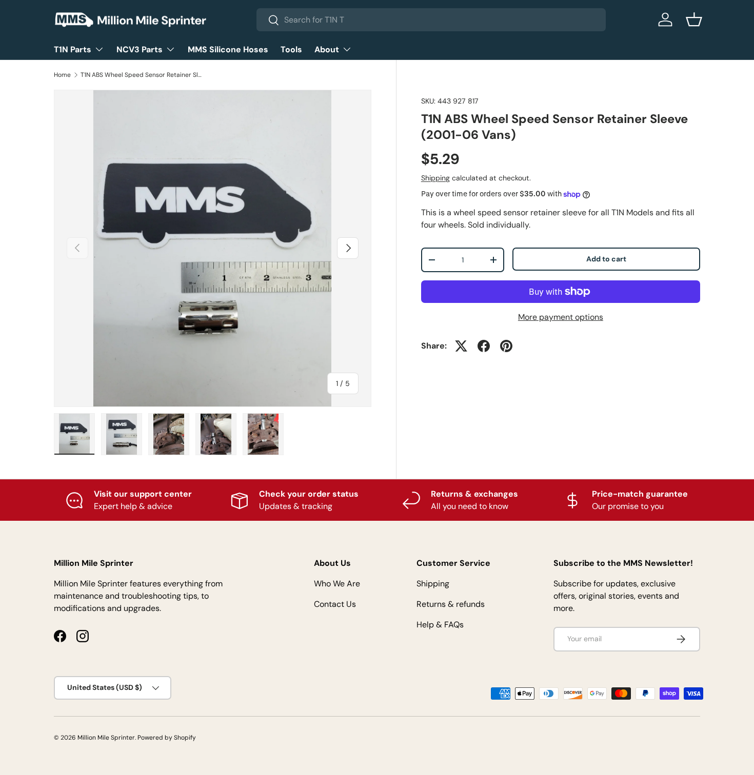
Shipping (435, 177)
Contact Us (335, 604)
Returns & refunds (450, 604)
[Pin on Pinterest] (506, 346)
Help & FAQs (440, 624)
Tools (291, 49)
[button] (694, 19)
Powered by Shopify (166, 737)
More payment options (560, 317)
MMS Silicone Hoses (228, 49)
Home (62, 75)
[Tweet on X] (461, 346)
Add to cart (606, 258)
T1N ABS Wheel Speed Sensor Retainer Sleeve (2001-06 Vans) (142, 75)
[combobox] (431, 19)
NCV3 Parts (139, 49)
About (326, 49)
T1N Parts (72, 49)
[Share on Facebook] (483, 346)
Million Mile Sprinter (106, 737)
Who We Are (337, 583)
